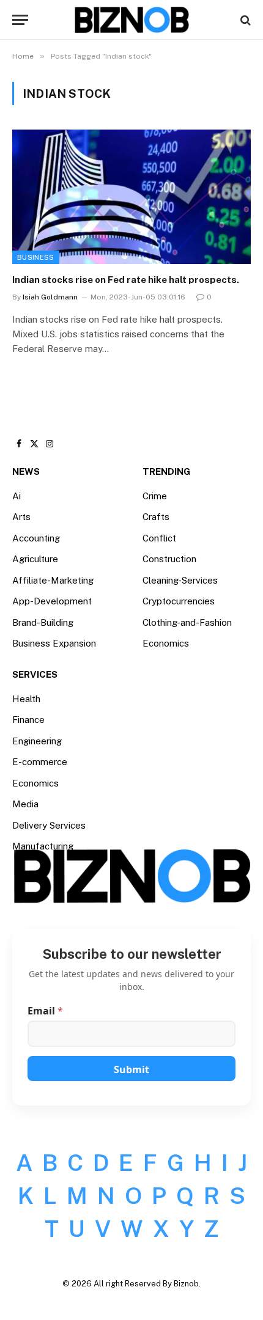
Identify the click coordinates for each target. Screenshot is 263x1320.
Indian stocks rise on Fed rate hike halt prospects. (125, 279)
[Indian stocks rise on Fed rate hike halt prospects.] (131, 196)
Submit (131, 1069)
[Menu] (20, 20)
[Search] (244, 20)
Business (35, 257)
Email (45, 1011)
